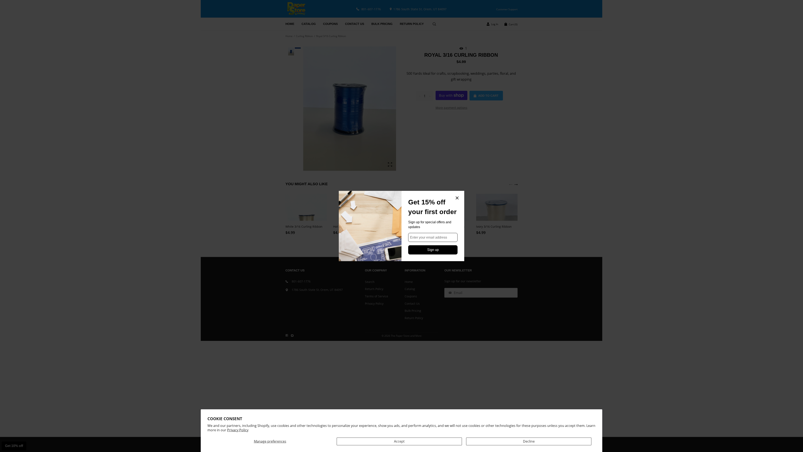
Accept (399, 441)
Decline (529, 441)
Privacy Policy (237, 430)
